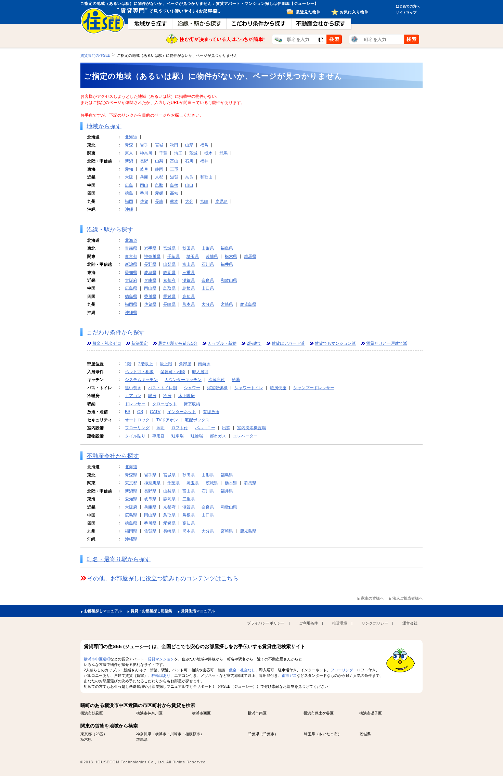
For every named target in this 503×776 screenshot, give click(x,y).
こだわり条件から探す (116, 332)
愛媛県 (169, 296)
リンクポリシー (375, 623)
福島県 (227, 248)
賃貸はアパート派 (288, 343)
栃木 (208, 153)
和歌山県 (229, 280)
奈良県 (208, 280)
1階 (128, 363)
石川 (189, 161)
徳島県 (131, 296)
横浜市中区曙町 (97, 659)
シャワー (192, 387)
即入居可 (200, 371)
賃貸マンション (161, 659)
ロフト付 (179, 427)
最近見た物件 (308, 12)
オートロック (137, 420)
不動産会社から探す (113, 456)
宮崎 (204, 201)
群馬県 (250, 256)
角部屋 (185, 363)
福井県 (227, 264)
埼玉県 (192, 256)
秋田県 (188, 248)
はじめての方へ (408, 6)
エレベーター (245, 436)
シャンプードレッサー (313, 387)
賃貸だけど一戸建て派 (386, 343)
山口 (189, 185)
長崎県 (169, 304)
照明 (160, 427)
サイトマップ (406, 12)
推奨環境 (339, 623)
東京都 (131, 256)
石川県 (208, 264)
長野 (144, 161)
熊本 (174, 201)
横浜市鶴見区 (91, 713)
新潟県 (131, 264)
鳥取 (159, 185)
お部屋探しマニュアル (103, 611)
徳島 (129, 193)
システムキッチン (141, 379)
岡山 (144, 185)
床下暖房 (186, 395)
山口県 (208, 288)
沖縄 (129, 209)
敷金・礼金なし (242, 670)
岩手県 (150, 248)
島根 (174, 185)
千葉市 (268, 734)
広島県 (131, 288)
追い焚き (133, 387)
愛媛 (159, 193)
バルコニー (205, 427)
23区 (99, 734)
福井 (204, 161)
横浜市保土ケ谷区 (319, 713)
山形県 (208, 248)
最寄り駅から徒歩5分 (177, 343)
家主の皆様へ (372, 598)
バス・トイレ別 (162, 387)
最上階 (166, 363)
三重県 (188, 272)
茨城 (193, 153)
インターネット (181, 411)
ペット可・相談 (139, 371)
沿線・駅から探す (110, 229)
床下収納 (192, 404)
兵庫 (144, 177)
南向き (204, 363)
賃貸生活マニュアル (198, 611)
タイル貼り (135, 436)
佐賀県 (150, 304)
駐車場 (177, 436)
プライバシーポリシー (266, 623)
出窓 (226, 427)
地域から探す (104, 126)
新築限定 (139, 343)
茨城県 (212, 256)
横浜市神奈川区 (149, 713)
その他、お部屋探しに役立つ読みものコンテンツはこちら (162, 578)
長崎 (159, 201)
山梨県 (169, 264)
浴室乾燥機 (217, 387)
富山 (174, 161)
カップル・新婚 (222, 343)
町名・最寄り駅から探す (119, 559)
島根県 (188, 288)
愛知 (129, 169)
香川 (144, 193)
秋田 (174, 145)
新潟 (129, 161)
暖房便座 (278, 387)
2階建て (254, 343)
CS (140, 411)
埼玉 (178, 153)
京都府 (169, 280)
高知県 (188, 296)
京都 (159, 177)
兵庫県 (150, 280)
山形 (189, 145)
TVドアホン (167, 420)
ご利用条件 (308, 623)
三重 (174, 169)
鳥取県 (169, 288)
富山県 (188, 264)
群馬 (223, 153)
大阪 (129, 177)
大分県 (208, 304)
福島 (204, 145)
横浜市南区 (257, 713)
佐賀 (144, 201)
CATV (155, 411)
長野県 (150, 264)
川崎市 (175, 734)
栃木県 (231, 256)
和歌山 (206, 177)
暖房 (152, 395)
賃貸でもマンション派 (335, 343)
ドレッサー (135, 404)
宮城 (159, 145)
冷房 (167, 395)
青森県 (131, 248)
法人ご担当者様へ (407, 598)
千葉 (163, 153)
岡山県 (150, 288)
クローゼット (164, 404)
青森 (129, 145)
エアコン (133, 395)
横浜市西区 (201, 713)
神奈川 (146, 153)
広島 (129, 185)
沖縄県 (131, 312)
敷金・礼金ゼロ (106, 343)
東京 (129, 153)
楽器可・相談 (172, 371)
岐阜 (144, 169)
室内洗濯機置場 (251, 427)
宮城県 (169, 248)
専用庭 (158, 436)
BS (127, 411)
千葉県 (173, 256)
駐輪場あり (161, 675)
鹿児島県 (248, 304)
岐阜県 (150, 272)
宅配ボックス (197, 420)
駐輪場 (197, 436)
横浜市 (160, 734)
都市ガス (218, 436)
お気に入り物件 (354, 12)
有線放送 (211, 411)
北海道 (131, 137)
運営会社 (409, 623)
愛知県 (131, 272)
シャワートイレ (248, 387)
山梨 (159, 161)
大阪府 (131, 280)
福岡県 (131, 304)
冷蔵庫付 (216, 379)
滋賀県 (188, 280)
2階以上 (145, 363)
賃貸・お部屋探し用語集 (151, 611)
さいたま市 (328, 734)
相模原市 (192, 734)
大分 (189, 201)
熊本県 (188, 304)
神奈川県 (152, 256)
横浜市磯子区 (370, 713)
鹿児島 (221, 201)
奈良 (189, 177)
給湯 (236, 379)
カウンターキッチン (183, 379)
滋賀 (174, 177)
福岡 (129, 201)
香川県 (150, 296)
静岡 (159, 169)
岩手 (144, 145)
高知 (174, 193)
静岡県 (169, 272)
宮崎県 (227, 304)
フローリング (137, 427)
